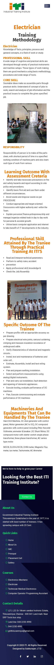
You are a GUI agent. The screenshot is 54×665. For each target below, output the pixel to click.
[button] (27, 496)
